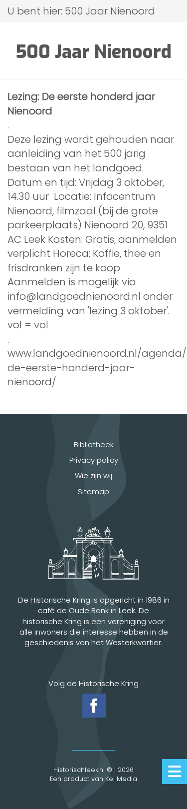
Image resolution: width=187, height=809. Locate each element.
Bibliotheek (94, 444)
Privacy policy (93, 460)
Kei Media (121, 779)
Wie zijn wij (93, 475)
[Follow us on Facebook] (94, 706)
